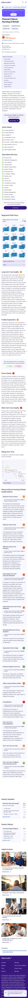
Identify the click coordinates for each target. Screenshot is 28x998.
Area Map (6, 80)
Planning (16, 962)
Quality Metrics (7, 76)
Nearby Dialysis (7, 84)
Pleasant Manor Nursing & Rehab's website (14, 43)
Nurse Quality (7, 69)
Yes (10, 366)
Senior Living (8, 7)
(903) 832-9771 (6, 840)
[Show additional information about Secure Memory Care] (16, 144)
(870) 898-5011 (6, 816)
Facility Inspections (8, 67)
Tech (2, 968)
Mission (3, 965)
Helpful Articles (7, 86)
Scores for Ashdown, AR (9, 78)
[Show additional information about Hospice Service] (13, 147)
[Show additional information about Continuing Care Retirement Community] (10, 135)
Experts (3, 971)
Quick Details (7, 59)
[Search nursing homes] (23, 2)
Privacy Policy (18, 968)
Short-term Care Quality (9, 71)
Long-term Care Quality (9, 65)
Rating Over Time (8, 73)
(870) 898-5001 (6, 49)
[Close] (25, 993)
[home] (6, 2)
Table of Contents (7, 57)
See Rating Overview (7, 40)
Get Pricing (13, 120)
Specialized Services (9, 61)
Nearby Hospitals (8, 82)
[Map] (14, 788)
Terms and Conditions (20, 965)
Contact (3, 962)
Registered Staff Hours (9, 63)
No (19, 366)
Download (13, 14)
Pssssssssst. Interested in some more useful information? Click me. (15, 993)
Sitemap (16, 971)
